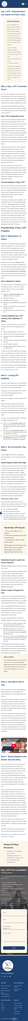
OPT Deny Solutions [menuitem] (18, 1005)
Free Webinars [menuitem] (17, 1013)
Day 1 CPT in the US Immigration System (10, 187)
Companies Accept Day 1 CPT (14, 855)
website (2, 108)
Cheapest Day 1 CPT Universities (14, 851)
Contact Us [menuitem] (3, 982)
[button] (14, 1019)
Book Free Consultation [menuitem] (6, 985)
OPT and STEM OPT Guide (13, 860)
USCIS (8, 390)
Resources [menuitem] (16, 1000)
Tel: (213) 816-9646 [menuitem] (5, 996)
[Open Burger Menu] (26, 4)
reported (7, 798)
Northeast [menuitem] (3, 1007)
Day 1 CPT (3, 94)
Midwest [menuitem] (3, 1005)
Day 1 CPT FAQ (10, 853)
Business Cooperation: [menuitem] (6, 990)
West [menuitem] (2, 1003)
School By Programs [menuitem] (18, 982)
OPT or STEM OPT (9, 408)
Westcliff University (13, 626)
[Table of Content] (1, 513)
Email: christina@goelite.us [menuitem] (5, 993)
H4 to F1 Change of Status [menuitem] (18, 1008)
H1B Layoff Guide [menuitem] (18, 1003)
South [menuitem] (2, 1010)
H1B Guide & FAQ (11, 862)
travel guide (8, 829)
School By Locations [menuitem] (6, 1000)
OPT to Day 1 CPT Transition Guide (15, 857)
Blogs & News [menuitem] (17, 1011)
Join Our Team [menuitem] (4, 988)
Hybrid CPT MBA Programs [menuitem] (17, 986)
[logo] (8, 966)
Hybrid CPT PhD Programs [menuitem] (17, 990)
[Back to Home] (4, 3)
